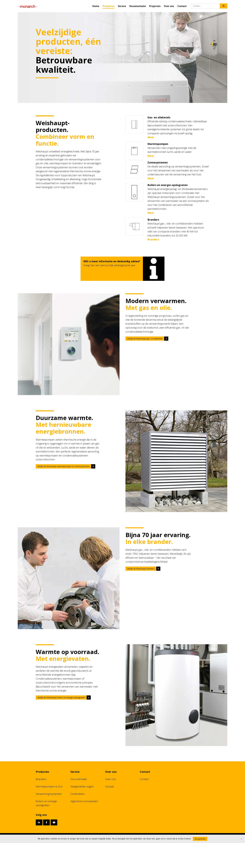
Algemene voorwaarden (84, 801)
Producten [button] (108, 6)
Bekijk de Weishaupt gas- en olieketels (144, 338)
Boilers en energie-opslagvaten (47, 803)
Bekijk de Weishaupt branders (141, 568)
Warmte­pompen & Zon (49, 786)
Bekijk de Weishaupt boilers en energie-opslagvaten (61, 697)
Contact (182, 6)
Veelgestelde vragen (82, 786)
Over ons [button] (169, 6)
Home (95, 6)
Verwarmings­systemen (49, 794)
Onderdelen (77, 794)
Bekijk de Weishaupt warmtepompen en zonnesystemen (63, 466)
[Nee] (241, 838)
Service (75, 771)
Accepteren (200, 839)
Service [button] (122, 6)
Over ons (111, 771)
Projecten (154, 6)
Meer (150, 137)
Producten (42, 771)
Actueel (109, 786)
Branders (153, 239)
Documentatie (137, 6)
